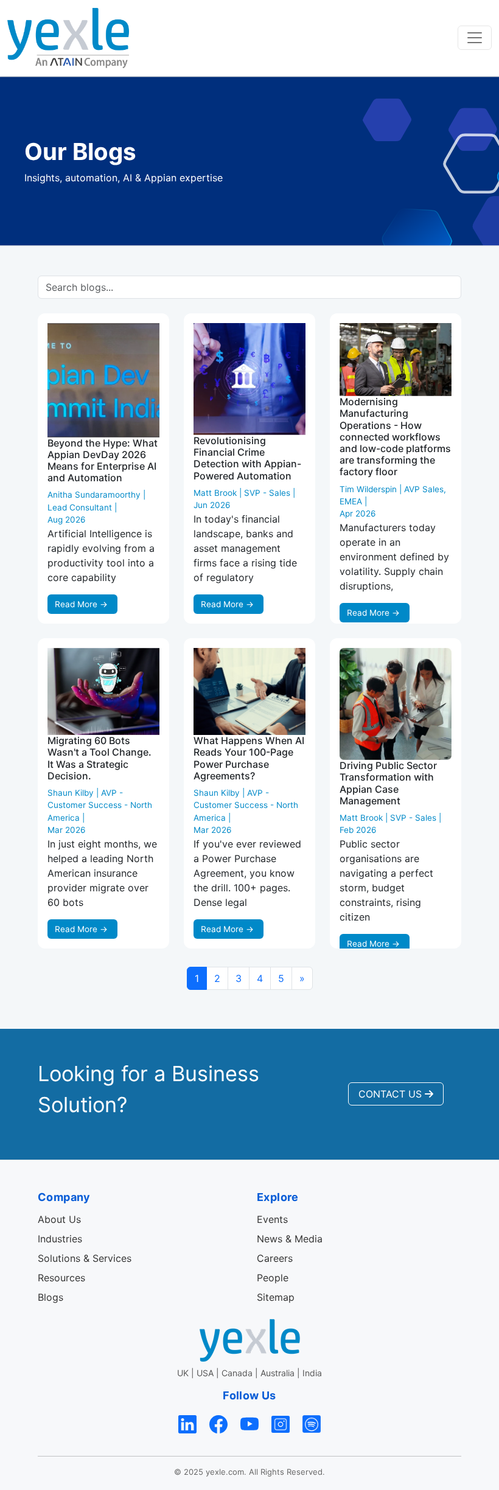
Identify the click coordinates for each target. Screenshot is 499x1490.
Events (272, 1219)
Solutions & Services (84, 1258)
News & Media (290, 1239)
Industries (60, 1239)
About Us (59, 1219)
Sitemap (276, 1297)
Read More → (81, 604)
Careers (275, 1258)
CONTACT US (391, 1094)
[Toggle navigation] (475, 38)
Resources (61, 1278)
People (272, 1278)
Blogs (50, 1297)
